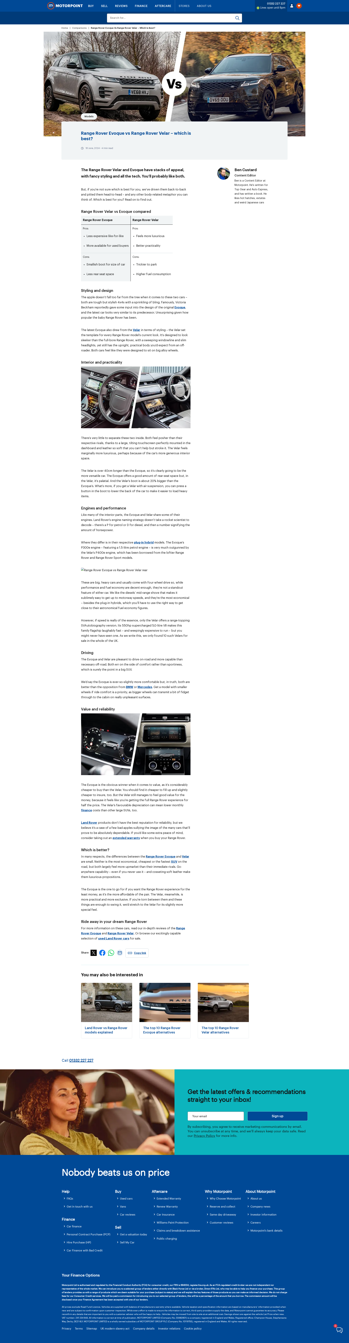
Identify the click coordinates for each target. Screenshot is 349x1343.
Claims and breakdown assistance (178, 1230)
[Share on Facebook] (102, 954)
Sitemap (91, 1328)
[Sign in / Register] (291, 6)
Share (85, 953)
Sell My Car (127, 1242)
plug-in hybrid (144, 542)
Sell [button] (118, 1227)
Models (89, 116)
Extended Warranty (169, 1198)
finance (86, 810)
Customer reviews (221, 1222)
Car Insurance (166, 1214)
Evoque (179, 307)
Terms (79, 1328)
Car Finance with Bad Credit (85, 1250)
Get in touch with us (80, 1206)
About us (256, 1198)
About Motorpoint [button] (260, 1191)
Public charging (167, 1238)
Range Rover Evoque (160, 856)
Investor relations (169, 1328)
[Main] (65, 5)
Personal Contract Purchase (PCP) (88, 1234)
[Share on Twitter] (93, 954)
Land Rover (89, 822)
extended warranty (126, 838)
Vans (123, 1206)
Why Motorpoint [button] (218, 1191)
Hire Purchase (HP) (79, 1242)
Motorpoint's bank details (266, 1230)
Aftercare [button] (159, 1191)
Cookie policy (193, 1328)
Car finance (74, 1226)
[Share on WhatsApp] (111, 954)
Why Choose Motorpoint (225, 1198)
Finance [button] (68, 1219)
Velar (136, 330)
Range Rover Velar (121, 933)
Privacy (66, 1328)
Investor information (263, 1214)
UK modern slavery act (115, 1328)
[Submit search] (237, 18)
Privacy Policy (204, 1136)
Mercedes (145, 687)
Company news (260, 1206)
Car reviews (127, 1214)
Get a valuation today (133, 1234)
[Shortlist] (299, 6)
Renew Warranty (167, 1206)
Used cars (126, 1198)
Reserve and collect (222, 1206)
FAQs (70, 1198)
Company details (144, 1328)
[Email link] (119, 954)
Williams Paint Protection (173, 1222)
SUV (174, 861)
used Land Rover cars (113, 938)
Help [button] (66, 1191)
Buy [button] (118, 1191)
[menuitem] (88, 1198)
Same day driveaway (223, 1214)
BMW (129, 687)
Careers (255, 1222)
